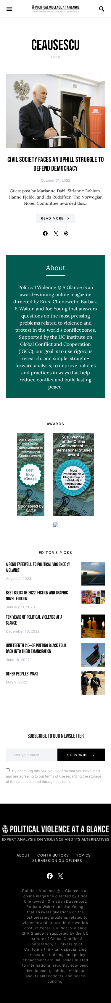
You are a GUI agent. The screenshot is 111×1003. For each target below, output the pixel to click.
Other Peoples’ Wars (22, 674)
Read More (52, 218)
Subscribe (78, 755)
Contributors (53, 855)
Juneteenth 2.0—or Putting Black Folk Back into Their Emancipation (36, 648)
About (23, 855)
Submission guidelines (57, 860)
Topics (83, 855)
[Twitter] (60, 876)
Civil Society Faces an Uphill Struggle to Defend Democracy (55, 164)
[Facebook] (50, 876)
